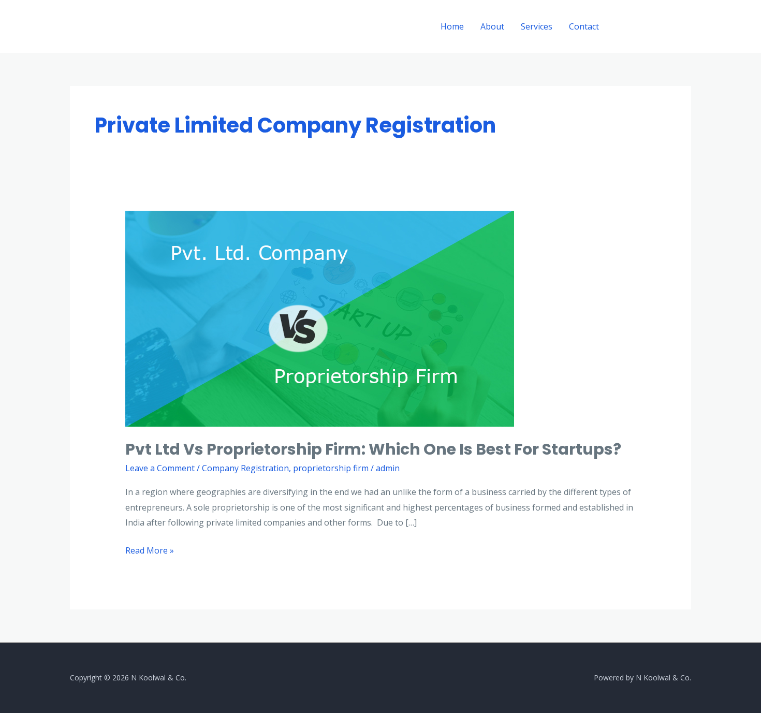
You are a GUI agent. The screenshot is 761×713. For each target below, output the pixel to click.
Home (452, 26)
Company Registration (245, 468)
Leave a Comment (160, 468)
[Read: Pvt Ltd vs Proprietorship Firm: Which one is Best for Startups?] (319, 318)
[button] (654, 26)
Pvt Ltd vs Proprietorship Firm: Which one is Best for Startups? (373, 449)
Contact (584, 26)
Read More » (149, 549)
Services (536, 26)
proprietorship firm (331, 468)
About (492, 26)
